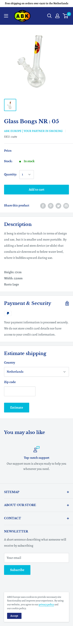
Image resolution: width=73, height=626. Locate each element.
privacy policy (46, 604)
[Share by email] (66, 206)
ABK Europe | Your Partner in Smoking (33, 131)
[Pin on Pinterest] (51, 206)
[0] (65, 15)
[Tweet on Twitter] (58, 206)
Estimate (16, 407)
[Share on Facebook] (43, 206)
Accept (14, 616)
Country (9, 362)
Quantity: (10, 174)
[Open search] (49, 16)
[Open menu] (6, 15)
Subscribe (17, 570)
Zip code (10, 382)
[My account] (57, 16)
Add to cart (36, 189)
